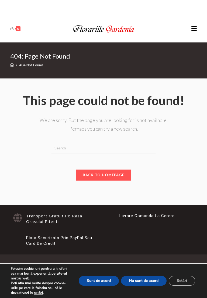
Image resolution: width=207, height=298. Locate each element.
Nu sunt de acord (143, 280)
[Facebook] (103, 6)
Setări (182, 280)
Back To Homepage (104, 175)
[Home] (12, 65)
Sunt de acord (99, 280)
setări (38, 292)
